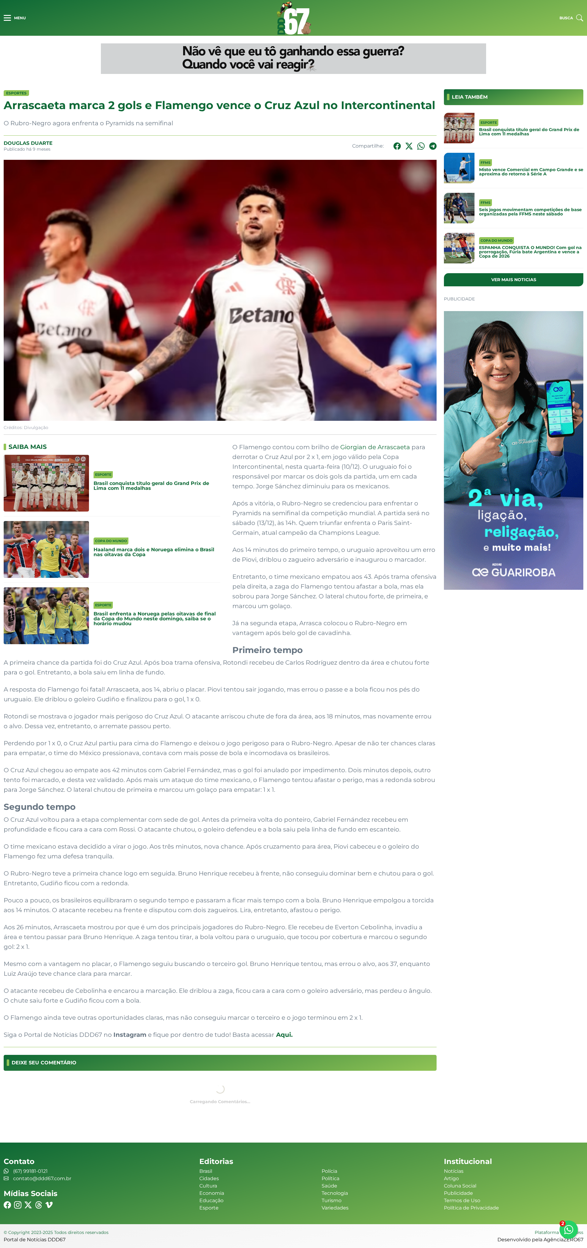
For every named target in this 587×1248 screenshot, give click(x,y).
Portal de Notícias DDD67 (293, 18)
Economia (211, 1193)
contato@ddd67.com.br (42, 1178)
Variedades (335, 1208)
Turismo (331, 1200)
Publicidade (458, 1193)
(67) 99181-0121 (30, 1171)
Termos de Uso (462, 1200)
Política (330, 1178)
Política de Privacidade (471, 1208)
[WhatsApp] (421, 146)
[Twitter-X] (409, 146)
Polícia (329, 1171)
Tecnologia (335, 1193)
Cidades (209, 1178)
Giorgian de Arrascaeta (375, 447)
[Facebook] (397, 146)
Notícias (453, 1171)
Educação (211, 1200)
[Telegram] (433, 146)
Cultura (208, 1186)
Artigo (451, 1178)
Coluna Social (460, 1186)
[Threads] (38, 1205)
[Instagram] (17, 1205)
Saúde (329, 1186)
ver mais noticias (513, 279)
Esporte (209, 1208)
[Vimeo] (49, 1205)
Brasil (205, 1171)
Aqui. (283, 1034)
